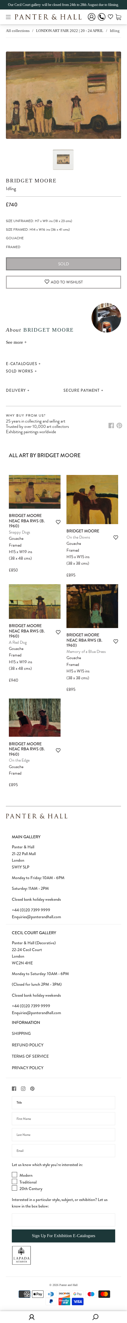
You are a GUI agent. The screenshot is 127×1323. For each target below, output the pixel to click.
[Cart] (118, 17)
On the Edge (19, 760)
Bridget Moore (31, 181)
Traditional (28, 1182)
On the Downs (78, 537)
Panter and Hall (68, 1285)
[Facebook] (111, 425)
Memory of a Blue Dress (86, 651)
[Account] (91, 21)
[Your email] (63, 1150)
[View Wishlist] (110, 17)
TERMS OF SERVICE (30, 1056)
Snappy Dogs (19, 532)
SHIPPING (21, 1033)
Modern (25, 1175)
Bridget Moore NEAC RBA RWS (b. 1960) (27, 521)
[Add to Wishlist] (58, 522)
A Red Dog (18, 642)
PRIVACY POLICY (27, 1068)
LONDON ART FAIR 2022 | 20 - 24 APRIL (69, 30)
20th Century (30, 1189)
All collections (18, 30)
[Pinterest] (119, 425)
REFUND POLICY (27, 1045)
